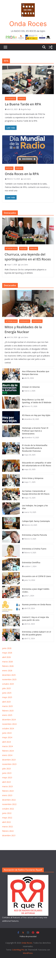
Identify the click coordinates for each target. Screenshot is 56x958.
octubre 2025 (8, 684)
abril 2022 (6, 822)
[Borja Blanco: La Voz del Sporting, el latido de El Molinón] (11, 403)
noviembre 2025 (9, 679)
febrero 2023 (8, 791)
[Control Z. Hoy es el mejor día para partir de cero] (11, 620)
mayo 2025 (7, 697)
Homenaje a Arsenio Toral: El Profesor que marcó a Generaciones (35, 431)
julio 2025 (6, 688)
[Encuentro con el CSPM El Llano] (11, 578)
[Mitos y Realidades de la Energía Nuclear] (28, 303)
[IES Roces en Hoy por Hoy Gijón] (11, 417)
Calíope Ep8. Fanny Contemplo (36, 521)
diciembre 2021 (9, 835)
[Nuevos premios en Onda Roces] (11, 606)
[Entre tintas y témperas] (11, 480)
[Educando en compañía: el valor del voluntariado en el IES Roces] (11, 466)
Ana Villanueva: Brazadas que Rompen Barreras (35, 372)
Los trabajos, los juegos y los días (35, 507)
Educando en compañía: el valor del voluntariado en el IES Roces (36, 464)
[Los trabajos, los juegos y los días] (11, 508)
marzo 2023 (7, 786)
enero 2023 (7, 795)
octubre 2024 (8, 728)
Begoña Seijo (26, 109)
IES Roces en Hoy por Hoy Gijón (36, 415)
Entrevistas (37, 321)
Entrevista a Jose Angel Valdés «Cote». (35, 590)
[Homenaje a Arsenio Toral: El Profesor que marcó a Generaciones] (11, 433)
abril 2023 (6, 782)
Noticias (9, 168)
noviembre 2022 (9, 804)
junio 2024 (6, 733)
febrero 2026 (8, 666)
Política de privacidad (28, 936)
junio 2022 (6, 813)
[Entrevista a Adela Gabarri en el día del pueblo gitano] (11, 635)
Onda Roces (28, 24)
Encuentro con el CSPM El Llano (36, 576)
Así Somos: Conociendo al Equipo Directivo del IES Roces (36, 492)
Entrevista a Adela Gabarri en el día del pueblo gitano (36, 633)
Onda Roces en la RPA (22, 174)
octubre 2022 (8, 808)
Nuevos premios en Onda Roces (36, 604)
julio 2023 (6, 768)
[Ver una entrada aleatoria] (50, 47)
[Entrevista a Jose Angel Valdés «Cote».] (11, 592)
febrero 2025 (8, 710)
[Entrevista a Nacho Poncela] (11, 537)
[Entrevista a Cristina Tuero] (11, 551)
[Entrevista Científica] (11, 564)
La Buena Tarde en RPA (23, 104)
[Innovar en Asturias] (11, 389)
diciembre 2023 (9, 759)
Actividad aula (11, 248)
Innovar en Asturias (31, 387)
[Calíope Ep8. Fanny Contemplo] (11, 523)
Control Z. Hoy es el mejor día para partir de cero (35, 618)
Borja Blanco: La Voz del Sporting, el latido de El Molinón (36, 401)
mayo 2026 (7, 652)
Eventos (22, 99)
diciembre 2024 (9, 719)
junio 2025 (6, 693)
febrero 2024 (8, 750)
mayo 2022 (7, 817)
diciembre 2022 (9, 799)
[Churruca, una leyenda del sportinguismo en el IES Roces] (28, 230)
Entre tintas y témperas (33, 478)
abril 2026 (6, 657)
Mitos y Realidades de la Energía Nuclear (23, 329)
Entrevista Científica (31, 562)
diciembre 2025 (9, 675)
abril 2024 (6, 742)
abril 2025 (6, 701)
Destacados (10, 99)
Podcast (19, 168)
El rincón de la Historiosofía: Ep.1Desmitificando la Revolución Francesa (35, 448)
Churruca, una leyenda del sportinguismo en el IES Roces (28, 256)
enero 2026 (7, 670)
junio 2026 (6, 648)
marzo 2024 (7, 746)
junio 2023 (6, 773)
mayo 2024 (7, 737)
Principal (33, 248)
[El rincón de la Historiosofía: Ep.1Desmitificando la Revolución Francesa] (11, 450)
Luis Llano (27, 179)
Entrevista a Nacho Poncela (34, 535)
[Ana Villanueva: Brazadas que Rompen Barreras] (11, 374)
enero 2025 (7, 715)
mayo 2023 (7, 777)
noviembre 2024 (9, 724)
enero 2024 (7, 755)
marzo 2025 (7, 706)
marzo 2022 (7, 826)
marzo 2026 (7, 661)
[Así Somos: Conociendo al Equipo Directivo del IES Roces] (11, 494)
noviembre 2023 (9, 764)
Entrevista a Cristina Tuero (34, 548)
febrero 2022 (8, 831)
